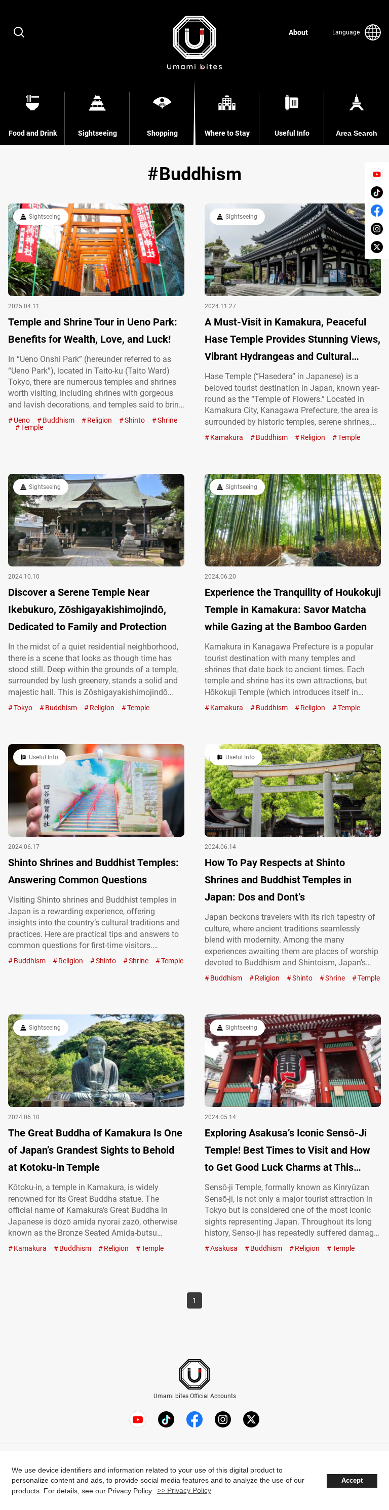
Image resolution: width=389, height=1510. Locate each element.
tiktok (377, 192)
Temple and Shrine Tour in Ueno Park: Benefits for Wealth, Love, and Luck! (92, 330)
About (298, 32)
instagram (377, 229)
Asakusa (224, 1248)
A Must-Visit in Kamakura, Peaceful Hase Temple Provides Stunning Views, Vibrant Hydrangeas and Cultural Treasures (292, 340)
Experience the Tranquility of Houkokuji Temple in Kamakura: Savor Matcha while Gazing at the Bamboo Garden (293, 609)
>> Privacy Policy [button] (184, 1490)
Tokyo (23, 707)
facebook (377, 211)
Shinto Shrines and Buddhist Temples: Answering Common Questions (93, 871)
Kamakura (226, 437)
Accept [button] (352, 1480)
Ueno (22, 420)
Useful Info (43, 757)
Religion (99, 420)
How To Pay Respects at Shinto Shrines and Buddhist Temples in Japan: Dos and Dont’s (278, 879)
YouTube (377, 174)
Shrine (167, 420)
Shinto (135, 420)
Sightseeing (45, 216)
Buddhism (58, 420)
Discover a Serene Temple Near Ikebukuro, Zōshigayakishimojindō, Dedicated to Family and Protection (87, 609)
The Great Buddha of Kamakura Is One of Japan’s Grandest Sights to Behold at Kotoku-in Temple (95, 1150)
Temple (32, 427)
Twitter (377, 247)
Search (19, 32)
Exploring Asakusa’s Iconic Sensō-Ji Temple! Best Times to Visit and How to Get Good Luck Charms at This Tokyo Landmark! (287, 1151)
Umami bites (194, 42)
